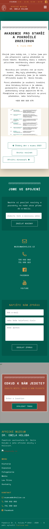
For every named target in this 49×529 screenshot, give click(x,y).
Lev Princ (7, 480)
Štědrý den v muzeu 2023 (27, 145)
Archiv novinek (24, 152)
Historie (6, 463)
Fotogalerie (8, 472)
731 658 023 (10, 505)
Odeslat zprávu (24, 347)
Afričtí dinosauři (18, 159)
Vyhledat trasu (24, 406)
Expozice (6, 467)
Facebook (9, 510)
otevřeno (25, 2)
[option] (24, 122)
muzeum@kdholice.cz (14, 497)
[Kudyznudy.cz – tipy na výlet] (24, 451)
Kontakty (6, 484)
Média (4, 476)
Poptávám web (22, 525)
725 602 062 (10, 501)
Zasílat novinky (24, 223)
